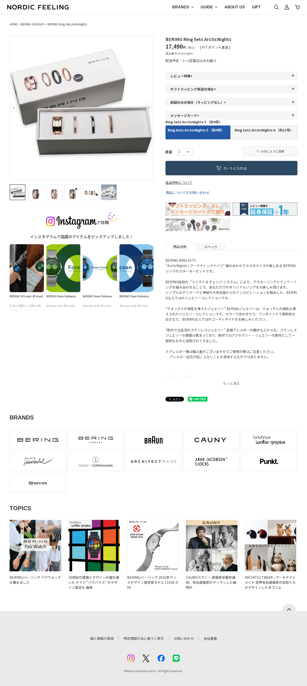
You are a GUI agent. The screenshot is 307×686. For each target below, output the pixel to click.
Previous (14, 108)
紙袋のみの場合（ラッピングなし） (198, 102)
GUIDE (207, 7)
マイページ (286, 7)
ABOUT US (234, 7)
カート (297, 7)
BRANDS (180, 7)
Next (149, 108)
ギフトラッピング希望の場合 (193, 89)
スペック (210, 246)
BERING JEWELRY (32, 24)
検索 (276, 7)
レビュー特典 (182, 76)
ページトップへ (289, 607)
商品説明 (180, 246)
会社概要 (210, 638)
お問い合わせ (184, 638)
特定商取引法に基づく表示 (144, 638)
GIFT (256, 7)
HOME (14, 24)
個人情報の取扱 (102, 638)
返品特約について (178, 182)
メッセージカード (185, 115)
